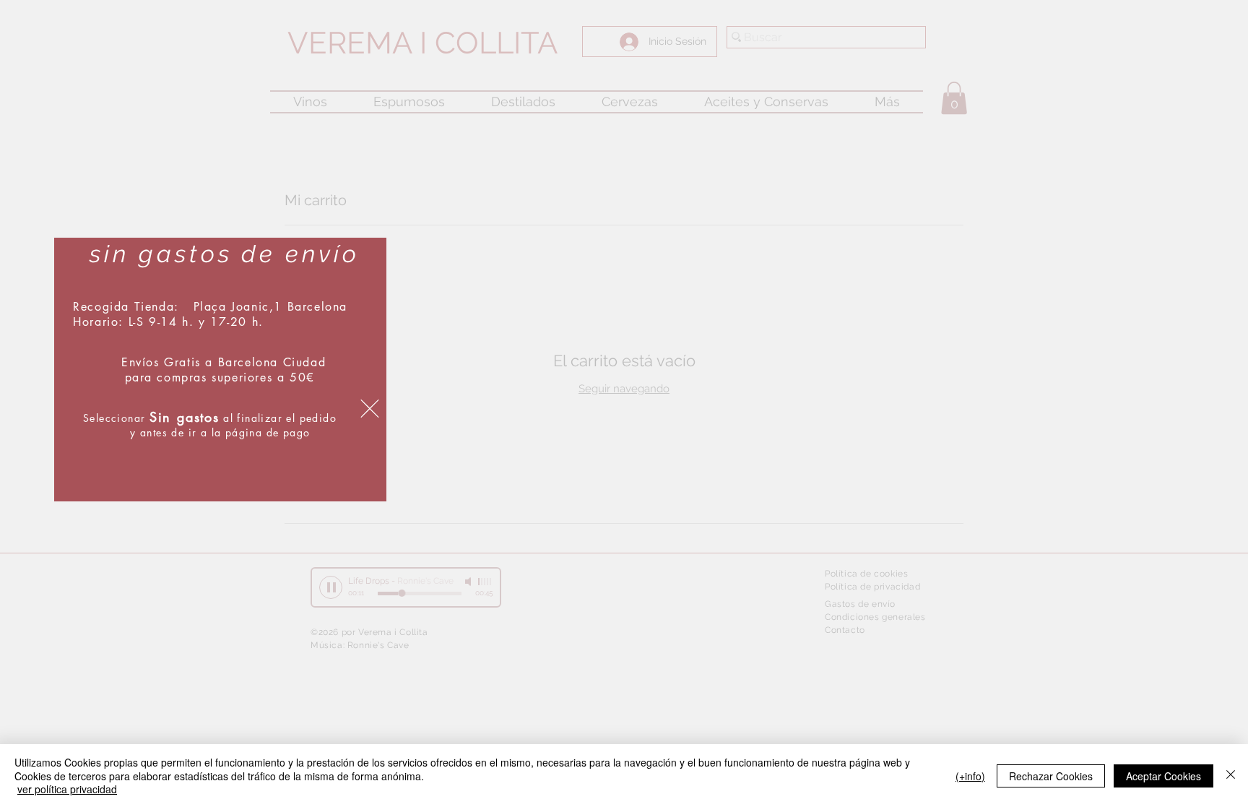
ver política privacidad (67, 789)
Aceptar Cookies (1163, 776)
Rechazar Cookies (1051, 776)
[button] (369, 409)
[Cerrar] (1230, 775)
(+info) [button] (970, 776)
